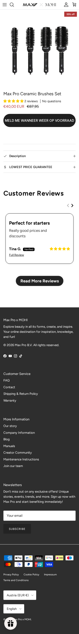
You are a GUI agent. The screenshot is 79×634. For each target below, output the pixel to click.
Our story (10, 426)
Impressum (50, 574)
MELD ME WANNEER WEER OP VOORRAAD (39, 120)
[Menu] (4, 4)
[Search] (14, 4)
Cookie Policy (31, 574)
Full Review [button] (16, 255)
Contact (9, 387)
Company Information (19, 433)
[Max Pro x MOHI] (39, 4)
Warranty (9, 400)
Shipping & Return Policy (20, 394)
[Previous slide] (68, 205)
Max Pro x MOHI (22, 619)
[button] (13, 101)
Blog (6, 439)
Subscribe (17, 528)
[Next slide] (72, 205)
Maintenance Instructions (21, 459)
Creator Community (17, 452)
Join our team (13, 466)
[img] (60, 248)
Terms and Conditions (16, 580)
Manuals (9, 446)
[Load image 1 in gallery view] (39, 49)
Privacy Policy (11, 574)
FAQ (6, 380)
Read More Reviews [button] (39, 280)
